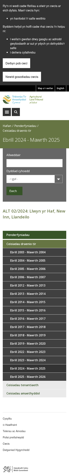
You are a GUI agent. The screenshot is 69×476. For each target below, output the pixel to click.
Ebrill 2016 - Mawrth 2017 (27, 319)
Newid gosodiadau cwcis (22, 77)
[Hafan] (34, 99)
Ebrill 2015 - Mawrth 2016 (27, 310)
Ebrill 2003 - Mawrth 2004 (27, 252)
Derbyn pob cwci (16, 63)
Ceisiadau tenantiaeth (22, 385)
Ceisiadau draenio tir (17, 131)
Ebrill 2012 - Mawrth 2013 (27, 285)
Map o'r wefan (45, 88)
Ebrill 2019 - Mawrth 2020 (27, 344)
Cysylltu (7, 418)
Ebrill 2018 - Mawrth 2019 (27, 335)
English (60, 88)
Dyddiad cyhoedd (18, 171)
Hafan (7, 126)
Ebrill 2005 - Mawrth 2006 (27, 269)
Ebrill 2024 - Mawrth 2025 (27, 368)
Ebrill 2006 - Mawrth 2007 (27, 277)
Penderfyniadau (25, 126)
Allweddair (13, 155)
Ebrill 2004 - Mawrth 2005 (27, 260)
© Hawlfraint (10, 425)
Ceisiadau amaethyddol (23, 393)
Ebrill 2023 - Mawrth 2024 (27, 360)
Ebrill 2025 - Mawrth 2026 (27, 377)
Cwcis (6, 443)
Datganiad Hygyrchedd (16, 450)
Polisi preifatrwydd (13, 437)
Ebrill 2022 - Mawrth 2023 (27, 352)
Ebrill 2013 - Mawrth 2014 (27, 294)
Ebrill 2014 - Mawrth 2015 (27, 302)
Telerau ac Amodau (14, 431)
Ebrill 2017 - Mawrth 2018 (27, 327)
